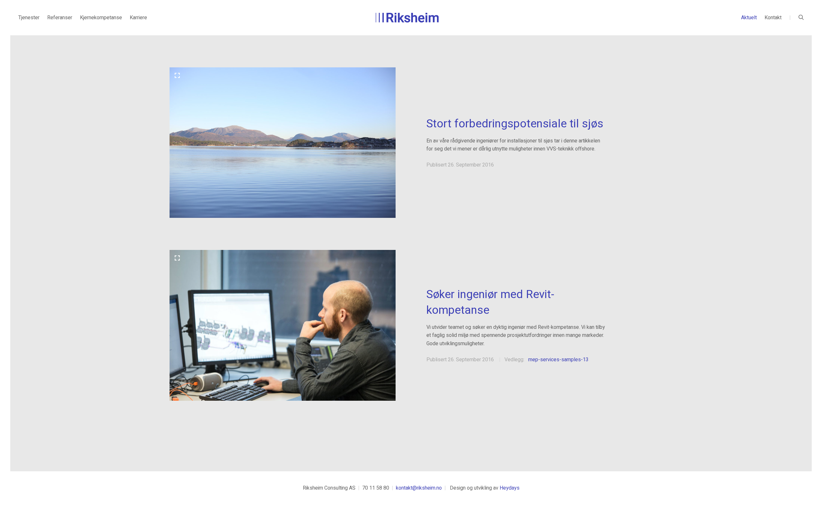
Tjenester (28, 17)
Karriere (138, 17)
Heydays (510, 488)
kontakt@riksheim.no (419, 488)
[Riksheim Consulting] (407, 17)
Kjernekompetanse (101, 17)
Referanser (59, 17)
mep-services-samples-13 (558, 360)
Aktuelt (749, 17)
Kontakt (773, 17)
